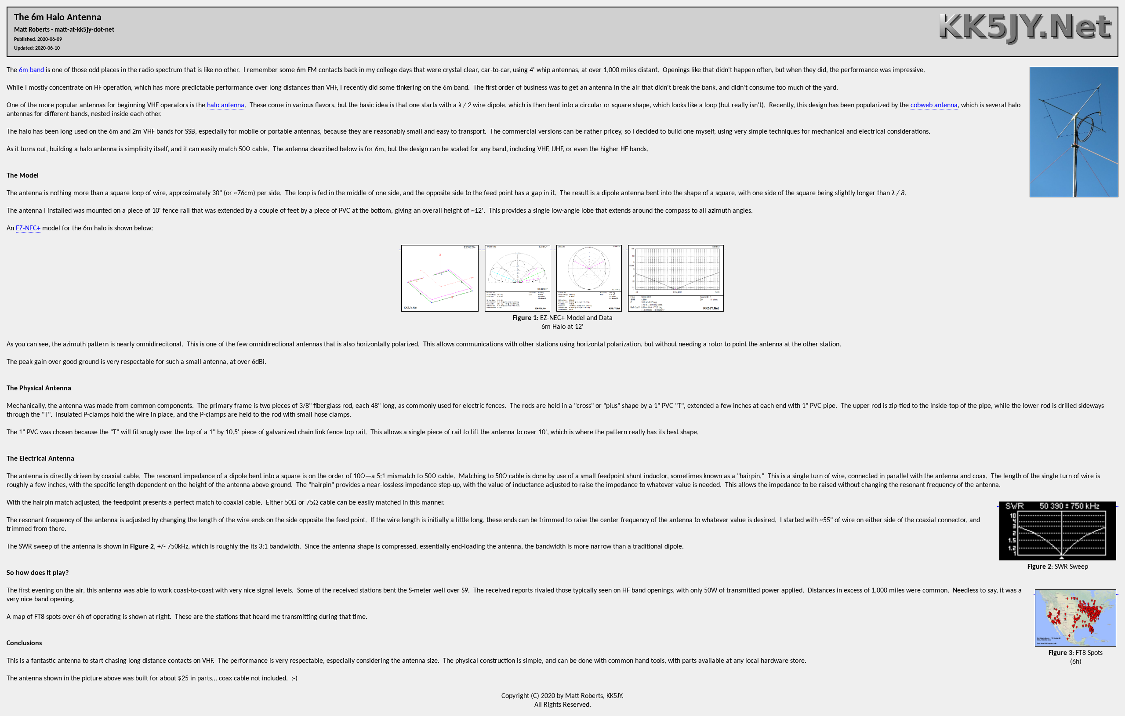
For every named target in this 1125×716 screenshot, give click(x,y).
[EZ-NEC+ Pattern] (517, 246)
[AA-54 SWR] (1057, 503)
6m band (31, 70)
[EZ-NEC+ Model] (440, 246)
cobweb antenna (934, 105)
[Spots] (1075, 591)
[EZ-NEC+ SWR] (676, 246)
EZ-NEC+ (28, 228)
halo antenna (225, 105)
